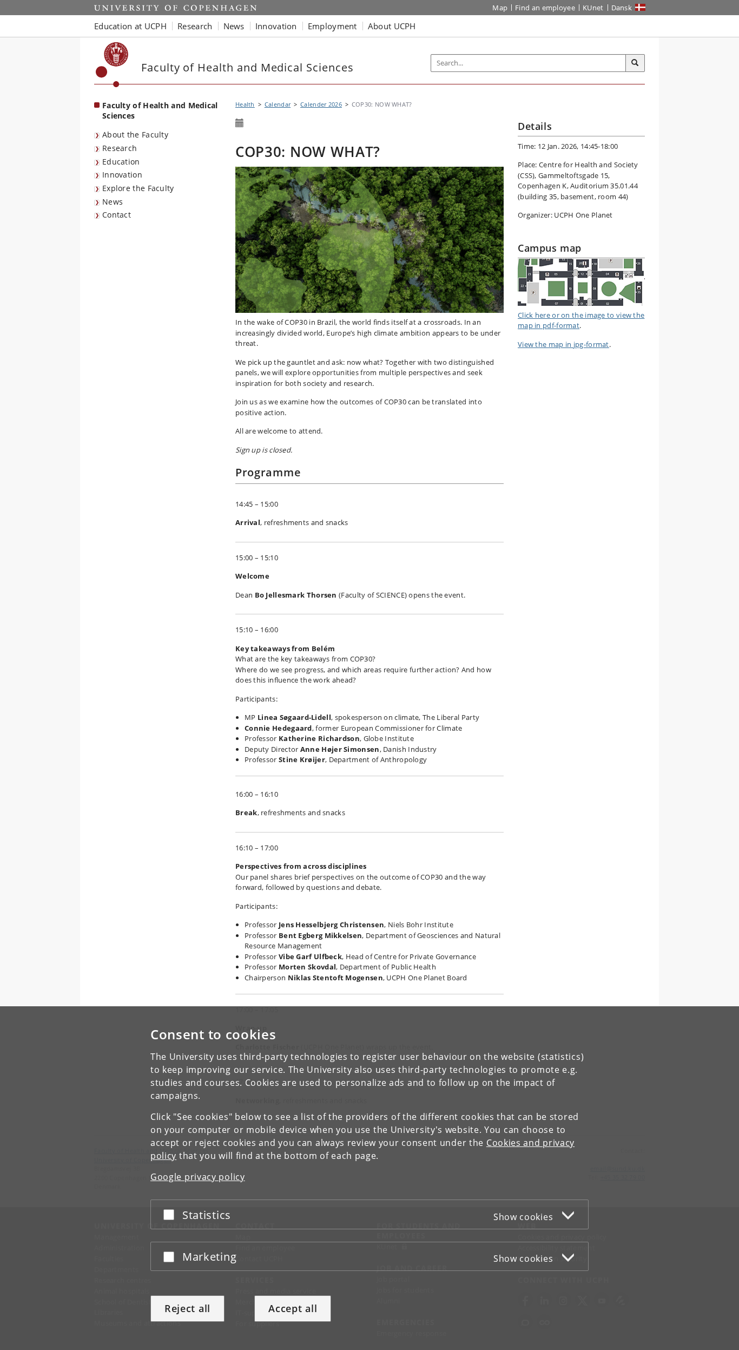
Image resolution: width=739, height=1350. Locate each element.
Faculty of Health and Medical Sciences (160, 110)
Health (245, 104)
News (112, 201)
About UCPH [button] (392, 26)
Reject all (187, 1308)
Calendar (278, 104)
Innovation (122, 174)
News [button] (234, 26)
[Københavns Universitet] (112, 64)
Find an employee (545, 7)
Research (119, 148)
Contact (116, 214)
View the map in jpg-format (563, 344)
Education (121, 161)
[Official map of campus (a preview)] (581, 282)
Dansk (621, 7)
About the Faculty (135, 134)
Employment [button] (332, 26)
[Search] (635, 63)
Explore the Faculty (138, 188)
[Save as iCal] (239, 123)
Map (499, 7)
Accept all (292, 1308)
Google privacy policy (197, 1177)
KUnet (593, 7)
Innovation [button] (276, 26)
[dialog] (369, 1178)
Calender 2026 (321, 104)
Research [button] (194, 26)
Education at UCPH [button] (130, 26)
